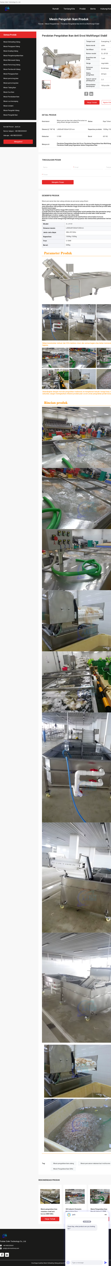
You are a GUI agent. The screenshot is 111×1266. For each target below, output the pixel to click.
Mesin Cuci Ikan (8, 92)
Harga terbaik (92, 102)
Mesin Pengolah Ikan (52, 24)
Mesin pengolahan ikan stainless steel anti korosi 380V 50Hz (49, 1211)
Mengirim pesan (58, 182)
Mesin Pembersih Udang (11, 69)
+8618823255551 (21, 131)
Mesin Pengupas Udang (11, 46)
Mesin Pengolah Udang (11, 110)
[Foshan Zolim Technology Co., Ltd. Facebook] (86, 94)
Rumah (40, 24)
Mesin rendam (8, 106)
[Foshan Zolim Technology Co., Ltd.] (7, 9)
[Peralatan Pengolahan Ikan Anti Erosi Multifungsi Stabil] (61, 59)
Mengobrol (18, 142)
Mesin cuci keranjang (10, 101)
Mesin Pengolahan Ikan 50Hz (63, 1169)
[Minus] (105, 1214)
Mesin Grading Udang (10, 51)
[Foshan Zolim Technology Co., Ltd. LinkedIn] (91, 94)
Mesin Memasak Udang (11, 60)
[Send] (105, 1262)
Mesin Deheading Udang (11, 42)
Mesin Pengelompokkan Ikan (13, 55)
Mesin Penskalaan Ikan (11, 97)
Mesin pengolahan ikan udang (63, 1163)
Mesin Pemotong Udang (11, 65)
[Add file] (68, 1262)
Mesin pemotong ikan (10, 78)
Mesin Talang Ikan (9, 87)
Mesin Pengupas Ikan (10, 74)
